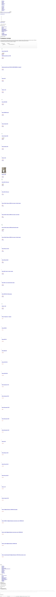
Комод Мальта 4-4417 (5, 248)
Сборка (3, 8)
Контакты (3, 10)
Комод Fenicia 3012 (5, 123)
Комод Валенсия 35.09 (5, 430)
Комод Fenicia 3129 (5, 146)
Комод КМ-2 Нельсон (5, 191)
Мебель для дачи (4, 579)
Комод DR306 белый (5, 112)
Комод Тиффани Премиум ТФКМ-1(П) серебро (9, 509)
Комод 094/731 (4, 339)
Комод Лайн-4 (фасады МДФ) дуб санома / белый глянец (11, 237)
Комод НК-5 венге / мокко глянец (7, 271)
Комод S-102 (4, 157)
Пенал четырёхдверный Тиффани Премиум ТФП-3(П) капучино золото (14, 554)
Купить (3, 54)
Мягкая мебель (4, 578)
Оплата (3, 2)
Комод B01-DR (4, 350)
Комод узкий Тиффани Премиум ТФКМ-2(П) (9, 543)
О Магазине (3, 3)
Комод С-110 (4, 89)
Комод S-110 (4, 174)
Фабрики (3, 580)
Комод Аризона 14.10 (5, 384)
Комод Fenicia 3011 (5, 51)
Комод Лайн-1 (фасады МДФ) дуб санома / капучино (10, 214)
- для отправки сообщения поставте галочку (21, 596)
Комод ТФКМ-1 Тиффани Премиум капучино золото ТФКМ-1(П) (13, 520)
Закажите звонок (2, 22)
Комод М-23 (4, 441)
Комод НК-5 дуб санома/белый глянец (8, 282)
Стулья (3, 576)
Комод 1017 (4, 78)
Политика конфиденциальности (6, 568)
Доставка (3, 1)
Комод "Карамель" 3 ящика (6, 316)
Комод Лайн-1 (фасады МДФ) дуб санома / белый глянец (11, 203)
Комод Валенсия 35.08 (5, 418)
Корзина (3, 572)
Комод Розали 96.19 (5, 475)
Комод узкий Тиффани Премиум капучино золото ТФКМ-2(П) (12, 532)
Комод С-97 (4, 486)
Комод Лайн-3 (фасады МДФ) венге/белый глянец (10, 227)
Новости (3, 6)
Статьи (3, 4)
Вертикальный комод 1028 (6, 55)
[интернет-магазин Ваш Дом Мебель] (5, 12)
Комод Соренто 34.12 (5, 498)
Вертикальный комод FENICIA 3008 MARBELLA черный (11, 67)
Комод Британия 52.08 (5, 407)
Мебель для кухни (4, 575)
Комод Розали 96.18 (5, 464)
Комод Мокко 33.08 (5, 452)
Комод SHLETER (5, 373)
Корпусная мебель (4, 577)
